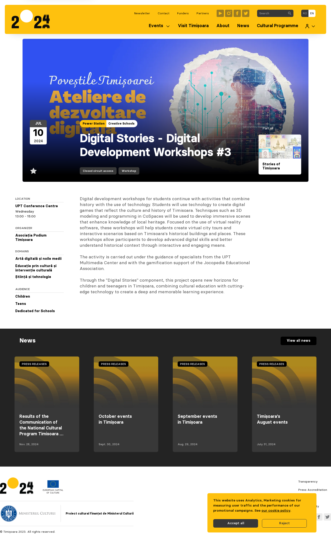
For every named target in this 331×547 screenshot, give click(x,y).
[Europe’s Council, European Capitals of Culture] (53, 492)
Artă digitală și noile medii (38, 259)
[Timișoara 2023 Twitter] (245, 13)
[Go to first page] (33, 19)
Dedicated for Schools (35, 311)
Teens (20, 304)
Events (156, 26)
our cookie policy (275, 510)
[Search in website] (289, 13)
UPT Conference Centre (36, 206)
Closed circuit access (98, 170)
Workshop (129, 170)
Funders (183, 13)
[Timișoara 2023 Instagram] (228, 13)
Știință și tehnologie (33, 277)
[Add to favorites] (33, 170)
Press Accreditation (312, 489)
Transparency (308, 481)
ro (305, 13)
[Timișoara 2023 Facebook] (237, 13)
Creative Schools (121, 123)
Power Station (93, 123)
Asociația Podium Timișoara (31, 238)
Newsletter (142, 13)
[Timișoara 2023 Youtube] (220, 13)
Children (22, 296)
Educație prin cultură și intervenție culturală (35, 268)
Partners (203, 13)
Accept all (235, 523)
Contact (163, 13)
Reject (284, 523)
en (312, 13)
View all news (298, 340)
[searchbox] (271, 13)
